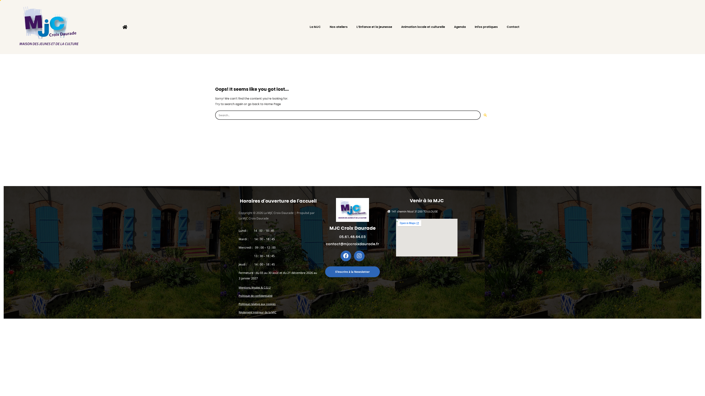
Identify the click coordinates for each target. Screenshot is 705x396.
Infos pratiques (486, 27)
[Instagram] (359, 256)
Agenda (460, 27)
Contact (513, 27)
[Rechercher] (485, 115)
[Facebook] (346, 256)
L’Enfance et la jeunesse (374, 27)
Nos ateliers (339, 27)
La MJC (315, 27)
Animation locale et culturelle (423, 27)
